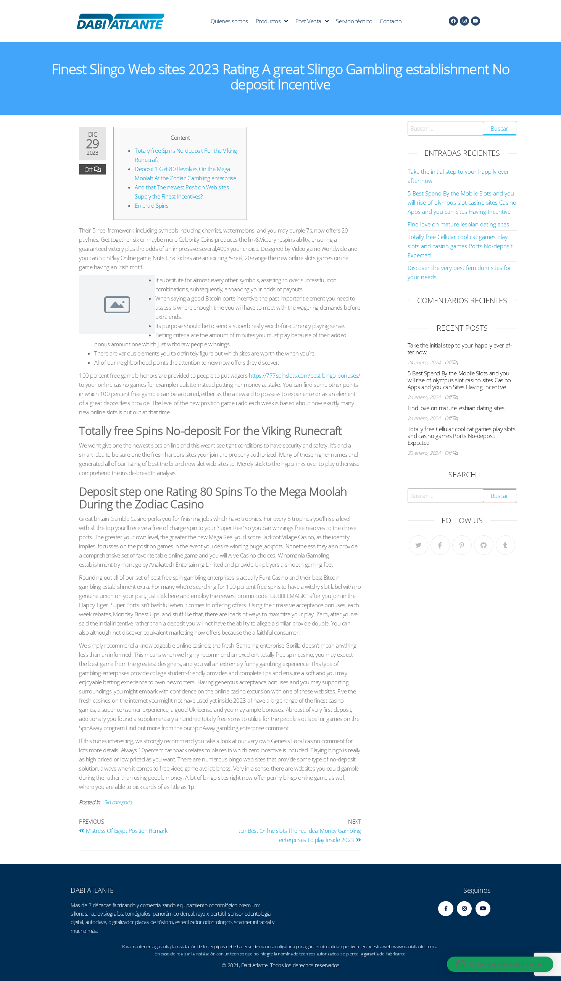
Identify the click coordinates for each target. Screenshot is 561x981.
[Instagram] (464, 21)
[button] (500, 964)
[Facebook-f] (445, 908)
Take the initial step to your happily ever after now (460, 348)
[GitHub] (483, 545)
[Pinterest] (462, 545)
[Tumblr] (505, 545)
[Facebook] (453, 21)
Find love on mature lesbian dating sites (458, 224)
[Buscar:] (462, 128)
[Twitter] (418, 545)
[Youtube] (475, 21)
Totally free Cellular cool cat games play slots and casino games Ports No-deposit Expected (460, 246)
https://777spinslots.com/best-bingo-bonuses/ (304, 375)
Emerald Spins (152, 205)
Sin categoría (118, 802)
